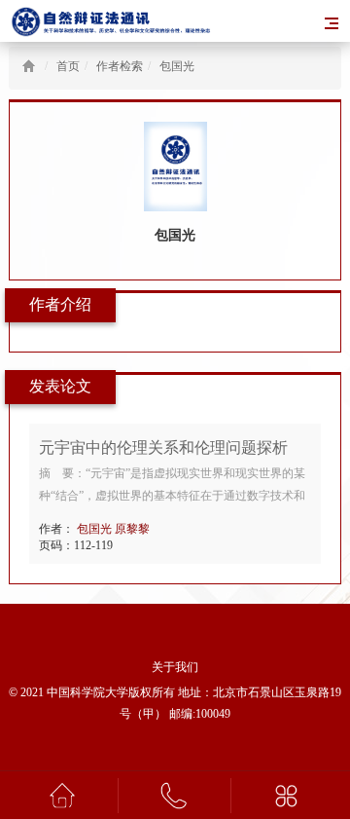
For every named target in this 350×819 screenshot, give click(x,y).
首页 (72, 66)
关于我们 (175, 667)
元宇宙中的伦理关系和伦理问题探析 (163, 447)
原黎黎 (134, 529)
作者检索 (119, 66)
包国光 (176, 66)
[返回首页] (29, 66)
